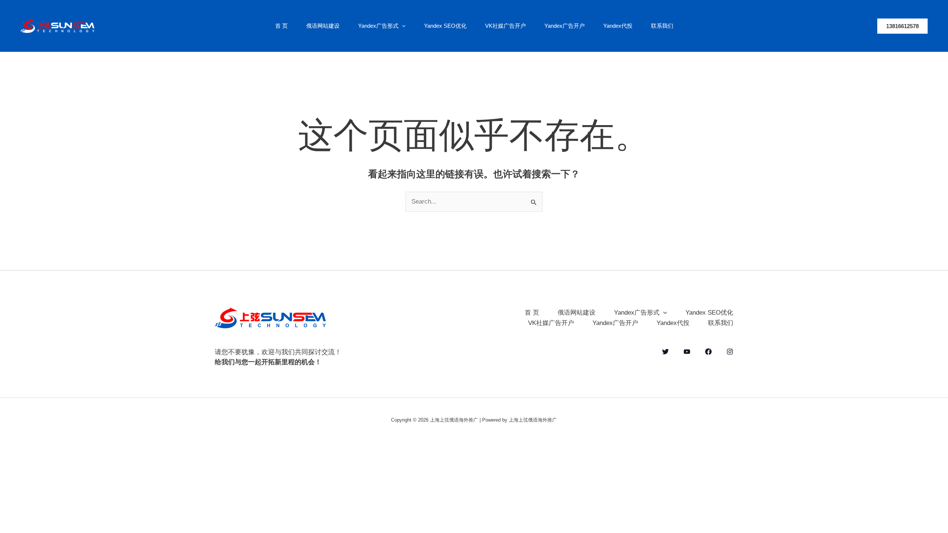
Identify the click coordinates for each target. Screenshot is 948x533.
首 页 (281, 26)
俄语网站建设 (323, 26)
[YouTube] (687, 351)
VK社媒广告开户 (505, 26)
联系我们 (662, 26)
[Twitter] (665, 351)
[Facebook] (708, 351)
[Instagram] (730, 351)
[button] (401, 26)
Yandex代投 (617, 26)
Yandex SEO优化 (445, 26)
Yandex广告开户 (564, 26)
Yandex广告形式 (378, 26)
